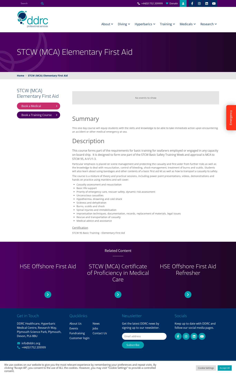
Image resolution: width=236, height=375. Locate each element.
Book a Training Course (36, 115)
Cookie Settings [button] (206, 367)
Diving (122, 24)
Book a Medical (31, 106)
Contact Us (100, 333)
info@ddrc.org (31, 343)
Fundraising (77, 333)
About (105, 24)
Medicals (186, 24)
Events (73, 328)
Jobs (95, 328)
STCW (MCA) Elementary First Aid (38, 93)
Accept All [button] (225, 367)
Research (207, 24)
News (96, 323)
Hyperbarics (143, 24)
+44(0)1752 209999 (34, 347)
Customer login (79, 338)
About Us (75, 323)
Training (166, 24)
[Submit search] (42, 3)
